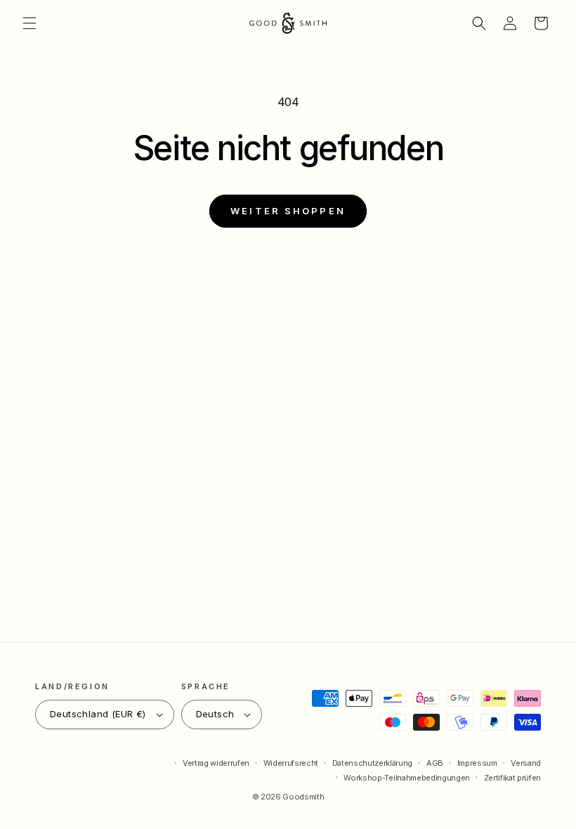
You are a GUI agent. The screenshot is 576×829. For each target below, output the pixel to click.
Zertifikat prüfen (512, 778)
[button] (29, 23)
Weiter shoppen (288, 210)
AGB (434, 763)
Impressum (477, 763)
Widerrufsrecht (290, 763)
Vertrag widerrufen (216, 763)
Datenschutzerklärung (372, 763)
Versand (526, 763)
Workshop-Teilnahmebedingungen (406, 778)
